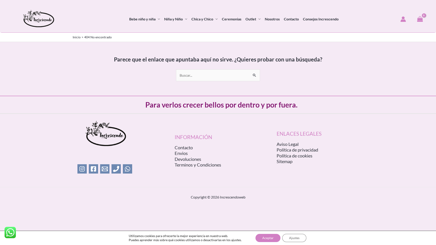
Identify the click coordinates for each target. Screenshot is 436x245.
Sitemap (284, 161)
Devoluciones (188, 159)
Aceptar (268, 238)
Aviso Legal (288, 144)
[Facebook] (93, 169)
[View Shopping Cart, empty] (420, 19)
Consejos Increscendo (321, 19)
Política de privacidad (297, 149)
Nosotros (272, 19)
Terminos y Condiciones (198, 164)
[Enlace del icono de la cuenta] (403, 19)
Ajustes (294, 238)
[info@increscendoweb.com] (104, 169)
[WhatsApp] (127, 169)
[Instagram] (82, 169)
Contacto (291, 19)
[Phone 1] (116, 169)
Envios (181, 153)
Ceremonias (231, 19)
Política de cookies (294, 155)
